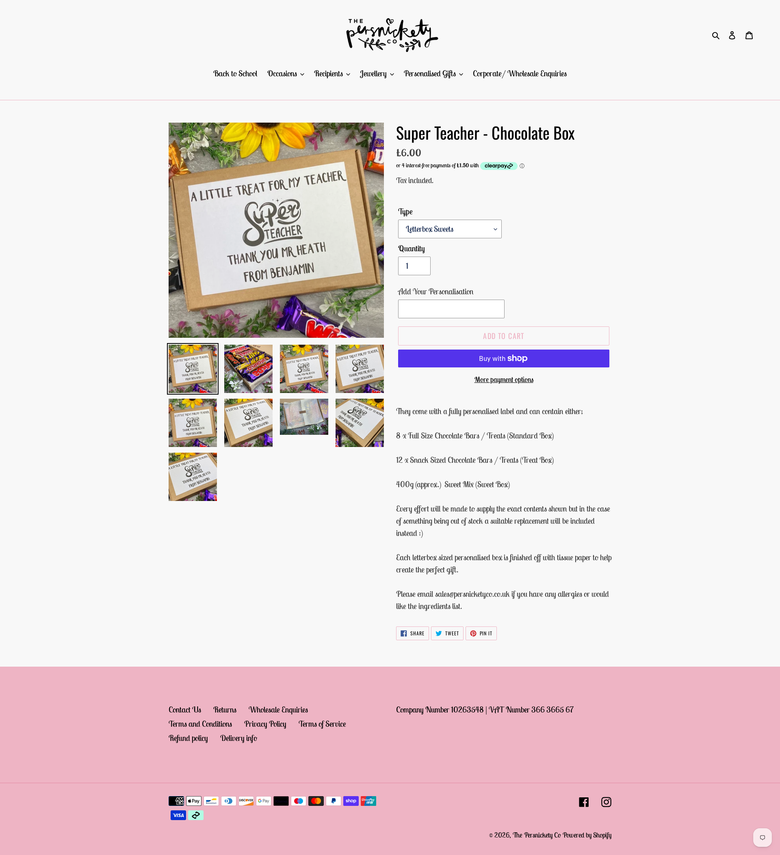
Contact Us (185, 709)
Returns (224, 709)
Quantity (411, 248)
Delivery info (238, 738)
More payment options (503, 379)
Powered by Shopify (587, 835)
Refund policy (188, 738)
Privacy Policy (265, 724)
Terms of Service (322, 724)
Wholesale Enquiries (278, 709)
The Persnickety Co (538, 835)
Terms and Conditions (200, 724)
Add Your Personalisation (436, 291)
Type (405, 211)
